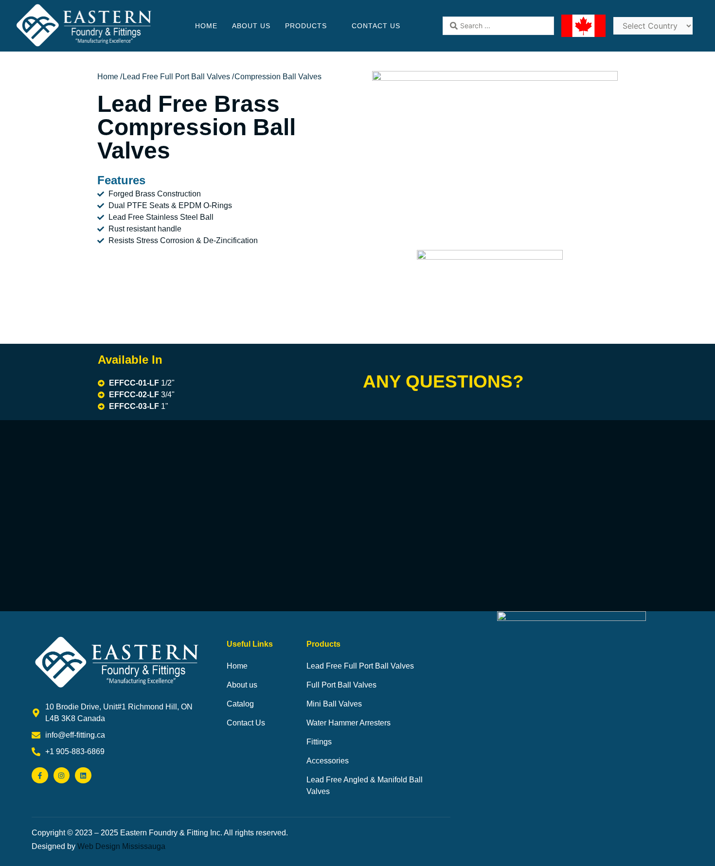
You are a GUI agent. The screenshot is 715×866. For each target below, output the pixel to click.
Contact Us (376, 26)
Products (306, 26)
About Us (251, 26)
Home (206, 26)
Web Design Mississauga (121, 846)
